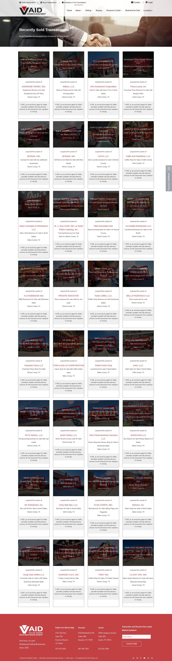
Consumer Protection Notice (28, 658)
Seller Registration (28, 2)
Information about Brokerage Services (51, 658)
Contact (137, 2)
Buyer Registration (49, 2)
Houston (81, 628)
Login (150, 2)
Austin (101, 628)
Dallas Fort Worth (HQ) (64, 628)
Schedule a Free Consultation (75, 2)
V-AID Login (69, 658)
